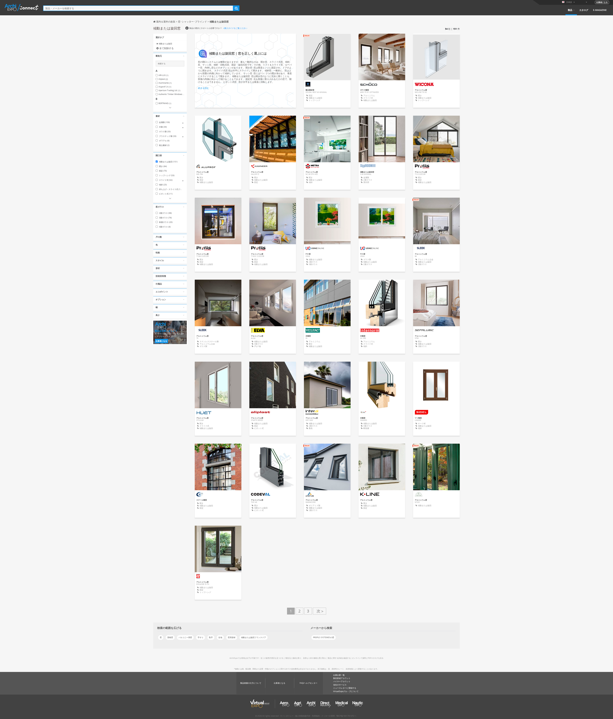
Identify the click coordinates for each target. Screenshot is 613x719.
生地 (220, 637)
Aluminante (165, 83)
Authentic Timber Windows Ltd (171, 94)
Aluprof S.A (165, 86)
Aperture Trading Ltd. (169, 90)
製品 (570, 10)
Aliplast (163, 79)
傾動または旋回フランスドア (253, 637)
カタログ (583, 10)
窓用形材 (231, 637)
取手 (211, 637)
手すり (200, 637)
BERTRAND (165, 103)
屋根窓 (170, 637)
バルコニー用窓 (185, 637)
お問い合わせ (327, 39)
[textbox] (138, 8)
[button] (170, 56)
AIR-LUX (163, 75)
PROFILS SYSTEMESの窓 (323, 637)
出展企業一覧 (339, 675)
